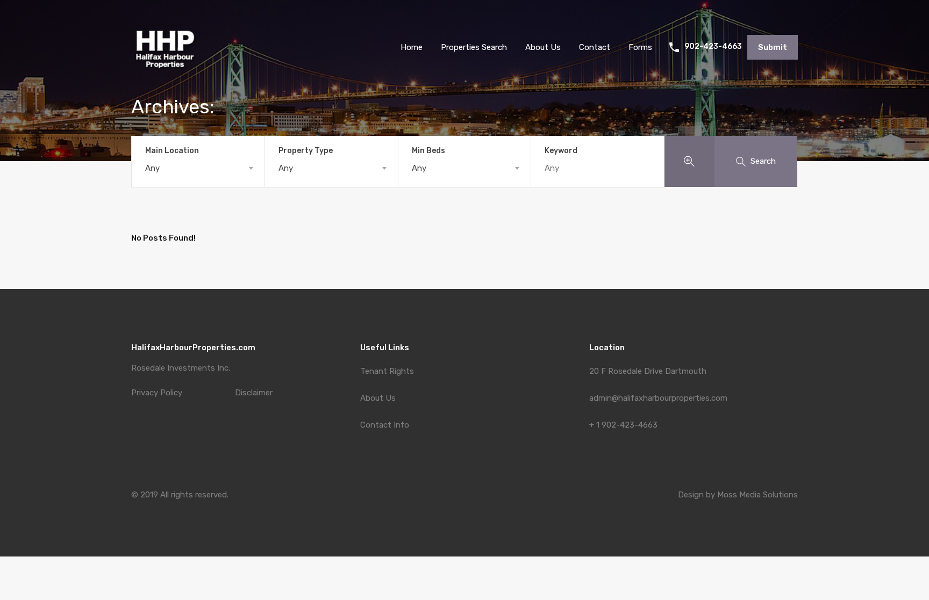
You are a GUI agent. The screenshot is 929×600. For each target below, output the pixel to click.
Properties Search (474, 47)
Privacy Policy (156, 393)
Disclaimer (254, 393)
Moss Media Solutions (757, 495)
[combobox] (198, 168)
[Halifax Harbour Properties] (164, 76)
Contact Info (384, 425)
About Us (378, 398)
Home (412, 47)
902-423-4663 (713, 46)
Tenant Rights (387, 371)
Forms (640, 47)
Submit (772, 47)
